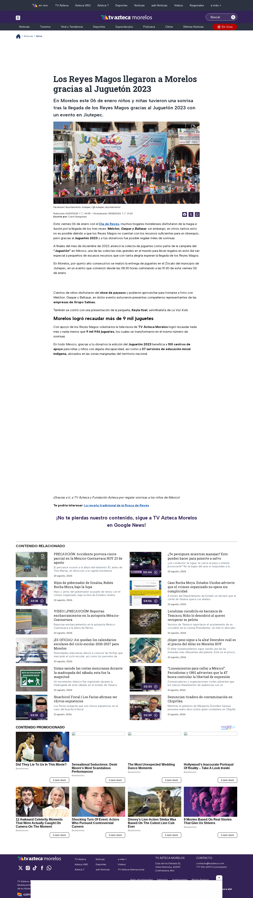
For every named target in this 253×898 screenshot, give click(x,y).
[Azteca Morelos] (126, 17)
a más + (216, 5)
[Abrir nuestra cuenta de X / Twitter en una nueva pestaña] (20, 867)
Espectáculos (124, 26)
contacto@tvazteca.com (210, 863)
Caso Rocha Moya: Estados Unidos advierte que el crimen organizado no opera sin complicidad (201, 586)
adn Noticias (159, 5)
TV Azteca (61, 5)
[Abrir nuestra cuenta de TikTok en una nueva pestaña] (34, 867)
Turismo (45, 26)
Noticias (139, 5)
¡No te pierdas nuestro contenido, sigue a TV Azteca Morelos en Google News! (126, 521)
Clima (169, 26)
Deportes (121, 5)
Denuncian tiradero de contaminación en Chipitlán (200, 699)
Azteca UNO (83, 5)
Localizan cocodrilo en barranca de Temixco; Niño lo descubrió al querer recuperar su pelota (196, 615)
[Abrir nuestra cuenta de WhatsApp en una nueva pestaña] (49, 867)
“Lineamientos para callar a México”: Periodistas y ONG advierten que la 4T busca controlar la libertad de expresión (199, 672)
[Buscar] (233, 17)
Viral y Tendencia (72, 26)
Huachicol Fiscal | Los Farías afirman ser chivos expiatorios (85, 699)
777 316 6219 (203, 867)
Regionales (197, 5)
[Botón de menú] (18, 17)
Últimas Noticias (193, 26)
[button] (219, 877)
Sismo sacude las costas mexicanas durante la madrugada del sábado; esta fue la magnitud (88, 672)
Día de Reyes (109, 224)
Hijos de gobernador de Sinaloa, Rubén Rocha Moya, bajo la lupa (83, 584)
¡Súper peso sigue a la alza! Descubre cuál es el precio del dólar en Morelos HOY (202, 641)
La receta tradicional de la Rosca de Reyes (116, 505)
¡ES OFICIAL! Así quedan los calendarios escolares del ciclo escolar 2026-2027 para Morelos (86, 643)
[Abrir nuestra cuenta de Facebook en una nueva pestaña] (42, 867)
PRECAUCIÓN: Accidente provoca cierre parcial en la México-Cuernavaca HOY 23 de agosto (88, 558)
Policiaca (149, 26)
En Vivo (227, 27)
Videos (178, 5)
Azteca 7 (103, 5)
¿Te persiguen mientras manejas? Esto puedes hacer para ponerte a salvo (198, 556)
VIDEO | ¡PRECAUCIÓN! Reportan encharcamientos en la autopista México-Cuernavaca (86, 615)
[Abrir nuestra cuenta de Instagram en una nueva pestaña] (27, 867)
